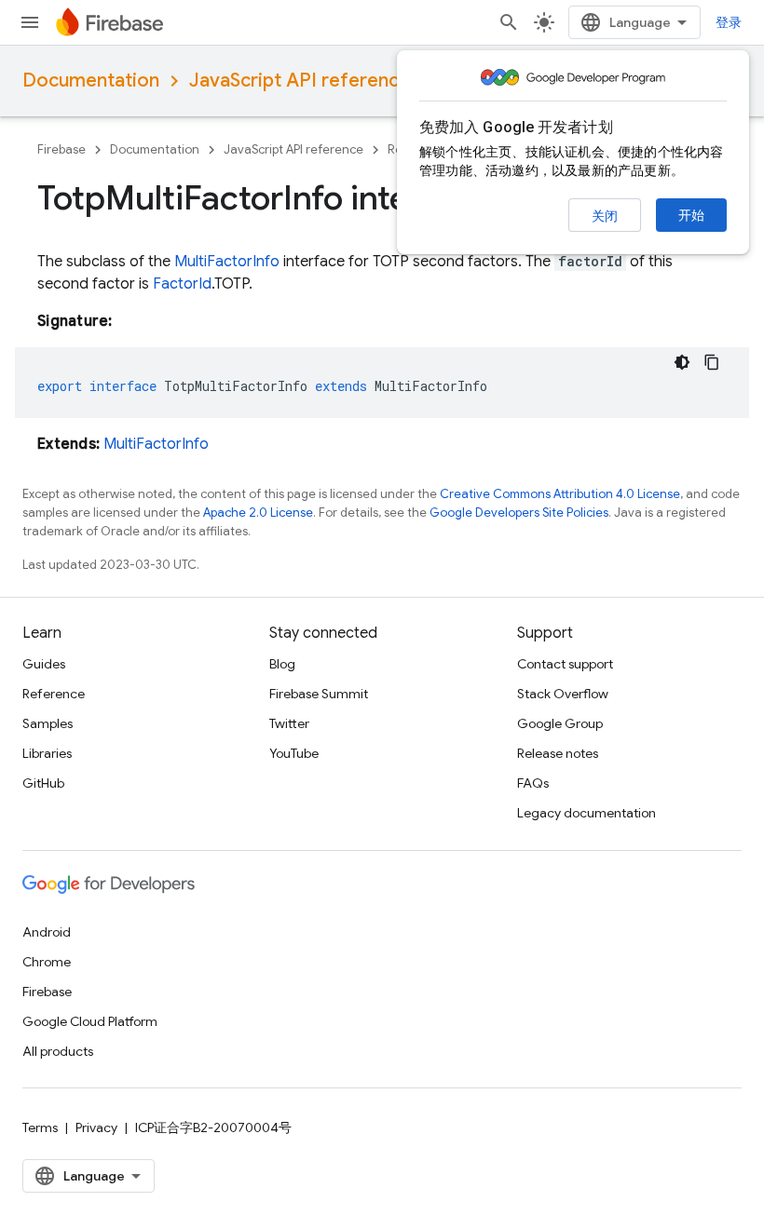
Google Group (560, 723)
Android (46, 932)
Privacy (96, 1127)
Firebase (61, 149)
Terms (40, 1127)
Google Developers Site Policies (519, 512)
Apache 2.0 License (258, 512)
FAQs (533, 783)
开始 (691, 215)
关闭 (605, 216)
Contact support (565, 663)
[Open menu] (29, 22)
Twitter (289, 723)
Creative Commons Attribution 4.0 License (560, 494)
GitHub (43, 783)
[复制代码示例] (712, 362)
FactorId (182, 284)
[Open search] (509, 22)
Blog (282, 663)
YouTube (294, 753)
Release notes (557, 753)
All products (57, 1051)
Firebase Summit (318, 693)
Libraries (47, 753)
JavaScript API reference (299, 80)
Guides (43, 663)
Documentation (90, 80)
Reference (53, 693)
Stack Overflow (562, 693)
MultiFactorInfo (227, 261)
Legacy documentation (586, 812)
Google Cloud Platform (89, 1021)
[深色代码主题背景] (682, 362)
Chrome (46, 961)
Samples (47, 723)
